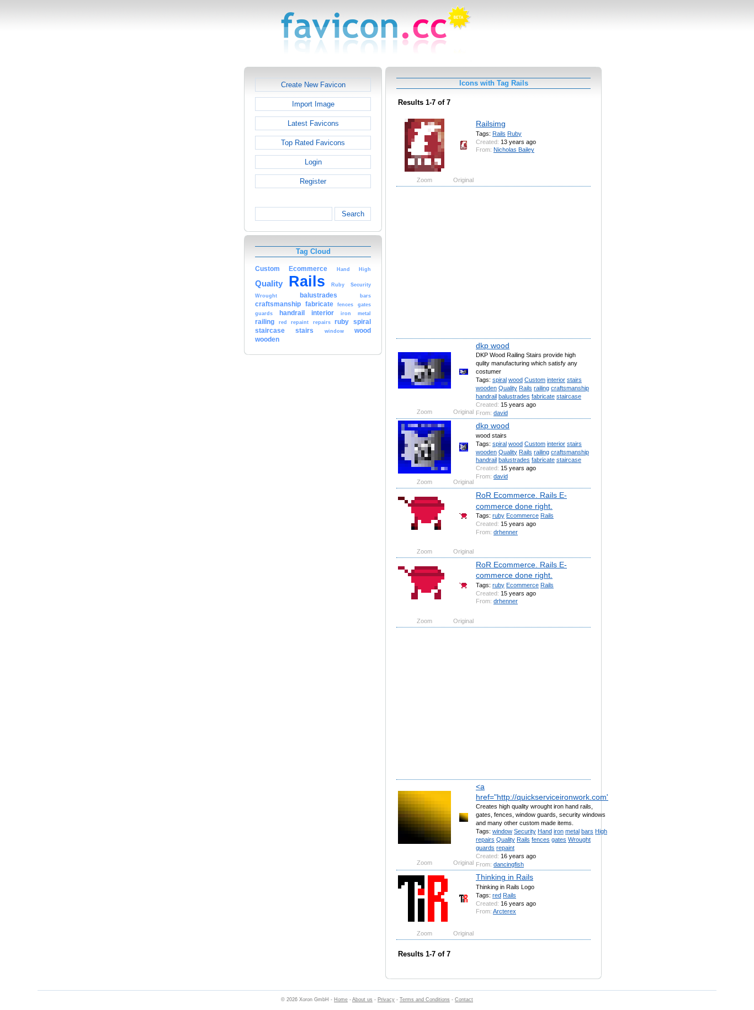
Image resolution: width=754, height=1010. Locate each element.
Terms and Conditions (425, 999)
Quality (507, 388)
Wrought (579, 839)
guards (485, 847)
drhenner (505, 532)
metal (572, 831)
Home (341, 999)
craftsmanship (570, 388)
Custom (534, 379)
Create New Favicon (313, 85)
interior (556, 379)
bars (587, 831)
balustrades (514, 396)
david (500, 413)
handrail (486, 396)
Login (313, 162)
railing (541, 388)
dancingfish (508, 864)
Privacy (386, 999)
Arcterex (504, 911)
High (601, 831)
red (496, 895)
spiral (499, 379)
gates (558, 839)
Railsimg (491, 123)
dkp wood (492, 345)
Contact (464, 999)
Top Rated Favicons (313, 143)
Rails (499, 133)
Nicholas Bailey (513, 149)
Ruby (514, 133)
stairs (574, 379)
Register (313, 181)
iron (559, 831)
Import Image (313, 104)
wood (515, 379)
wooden (486, 388)
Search (353, 214)
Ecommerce (522, 515)
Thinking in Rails (504, 877)
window (502, 831)
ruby (498, 515)
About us (362, 999)
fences (541, 839)
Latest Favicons (313, 123)
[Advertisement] (196, 232)
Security (525, 831)
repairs (485, 839)
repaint (505, 847)
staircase (568, 396)
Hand (545, 831)
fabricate (543, 396)
